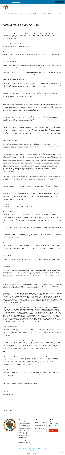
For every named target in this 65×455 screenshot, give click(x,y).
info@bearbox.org (54, 427)
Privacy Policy (39, 448)
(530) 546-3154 (53, 425)
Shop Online (60, 2)
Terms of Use (32, 448)
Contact (44, 448)
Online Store (22, 448)
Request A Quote (39, 431)
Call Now (54, 430)
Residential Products (40, 422)
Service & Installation (40, 428)
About (26, 448)
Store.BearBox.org (16, 2)
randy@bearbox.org (14, 399)
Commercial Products (40, 425)
